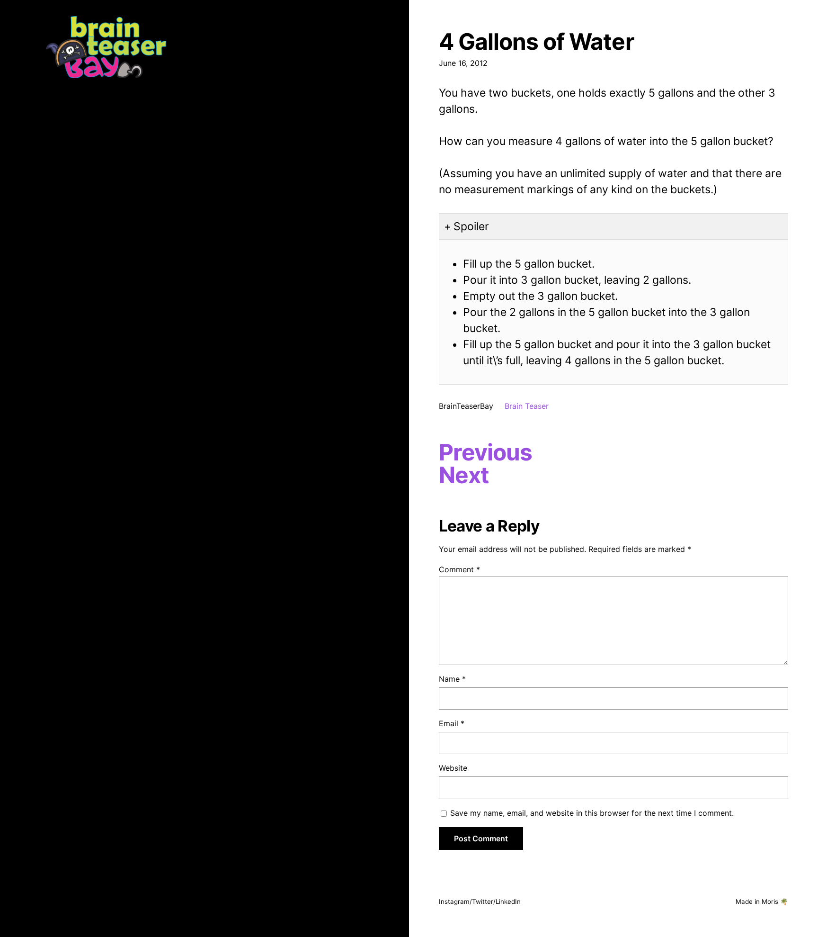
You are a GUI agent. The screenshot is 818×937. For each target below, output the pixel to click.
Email (451, 723)
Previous (485, 452)
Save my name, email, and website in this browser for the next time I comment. (592, 813)
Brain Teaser (527, 406)
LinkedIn (508, 901)
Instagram (454, 901)
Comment (459, 569)
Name (452, 679)
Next (464, 475)
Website (453, 768)
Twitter (482, 901)
